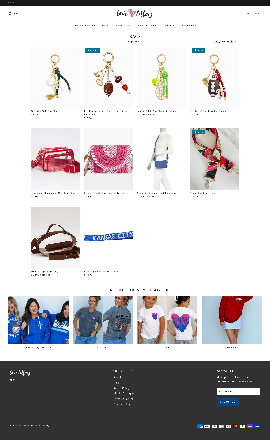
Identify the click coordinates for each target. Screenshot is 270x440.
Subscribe (227, 402)
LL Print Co (170, 25)
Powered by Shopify (39, 426)
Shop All (105, 25)
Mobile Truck (189, 25)
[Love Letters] (135, 13)
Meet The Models (148, 25)
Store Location (124, 25)
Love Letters (23, 426)
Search (117, 377)
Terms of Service (123, 398)
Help (116, 382)
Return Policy (121, 388)
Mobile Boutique (123, 393)
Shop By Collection (84, 25)
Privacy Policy (121, 404)
